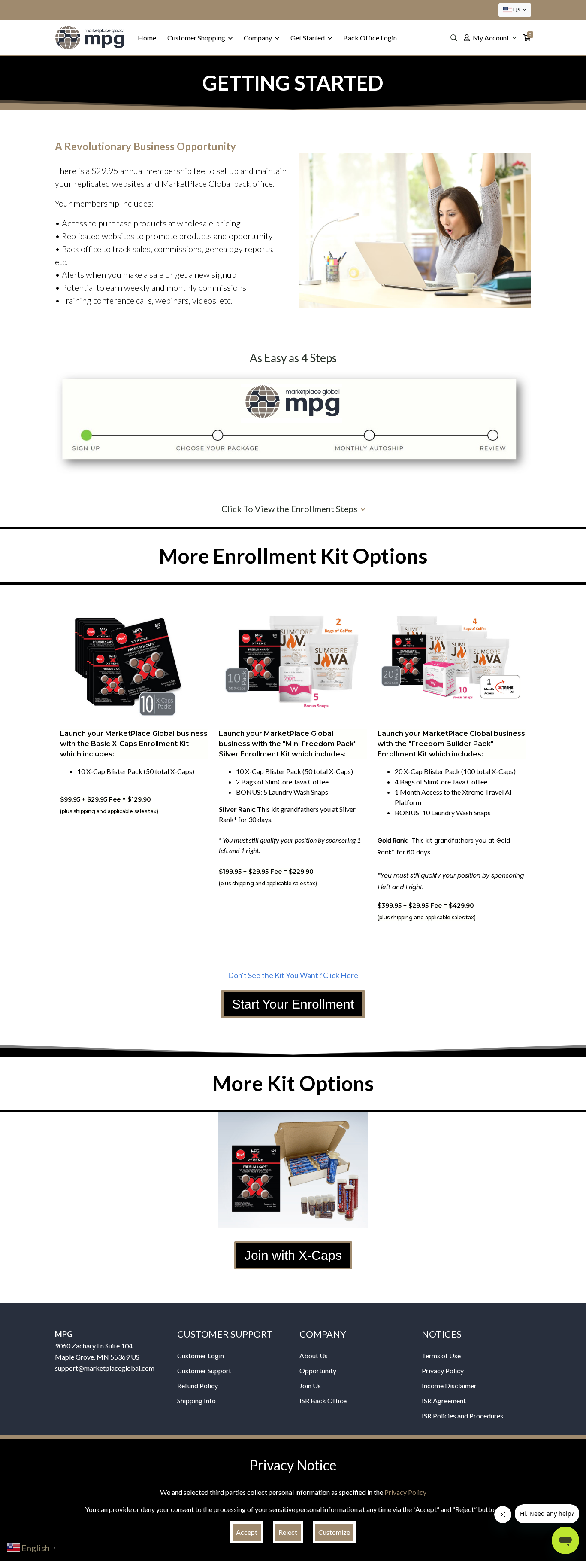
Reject (287, 1532)
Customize (334, 1532)
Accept (246, 1532)
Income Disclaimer (449, 1385)
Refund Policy (197, 1385)
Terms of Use (441, 1355)
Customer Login (200, 1355)
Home (147, 38)
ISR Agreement (444, 1400)
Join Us (310, 1385)
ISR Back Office (323, 1400)
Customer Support (204, 1370)
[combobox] (514, 10)
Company (258, 38)
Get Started (308, 38)
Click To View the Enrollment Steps (289, 508)
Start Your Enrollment (293, 1004)
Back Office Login (370, 38)
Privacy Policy (443, 1370)
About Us (313, 1355)
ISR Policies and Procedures (462, 1416)
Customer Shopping (197, 38)
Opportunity (317, 1370)
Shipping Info (196, 1400)
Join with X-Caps (293, 1255)
